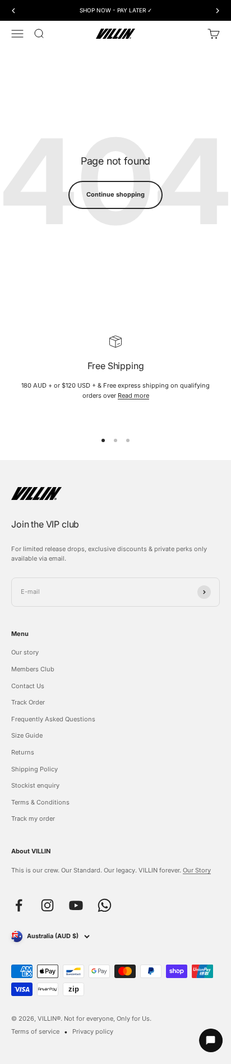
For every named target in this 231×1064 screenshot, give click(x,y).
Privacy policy (92, 1031)
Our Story (197, 870)
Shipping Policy (34, 769)
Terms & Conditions (40, 802)
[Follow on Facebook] (18, 905)
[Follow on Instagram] (47, 905)
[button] (206, 1040)
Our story (25, 652)
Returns (22, 752)
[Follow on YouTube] (76, 905)
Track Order (28, 702)
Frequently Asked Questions (53, 719)
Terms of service (35, 1031)
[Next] (218, 10)
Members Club (32, 669)
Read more (133, 395)
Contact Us (27, 686)
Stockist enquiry (35, 785)
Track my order (33, 818)
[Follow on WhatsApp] (104, 905)
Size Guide (27, 735)
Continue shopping (115, 194)
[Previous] (13, 10)
